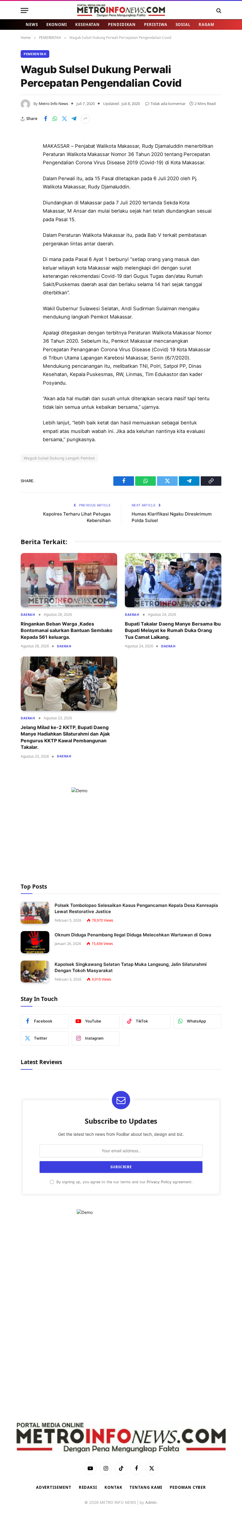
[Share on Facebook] (45, 119)
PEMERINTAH (35, 54)
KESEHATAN (87, 24)
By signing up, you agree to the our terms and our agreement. (123, 1182)
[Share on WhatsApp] (54, 119)
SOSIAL (183, 24)
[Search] (218, 10)
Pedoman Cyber (188, 1487)
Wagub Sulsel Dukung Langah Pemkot (59, 458)
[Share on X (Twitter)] (64, 119)
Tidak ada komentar (168, 103)
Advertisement (53, 1487)
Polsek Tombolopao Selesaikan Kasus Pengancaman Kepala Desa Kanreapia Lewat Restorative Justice (136, 908)
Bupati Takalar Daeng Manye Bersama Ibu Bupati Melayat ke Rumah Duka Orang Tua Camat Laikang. (173, 630)
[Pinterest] (26, 206)
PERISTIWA (155, 24)
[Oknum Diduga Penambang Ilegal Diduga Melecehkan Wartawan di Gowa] (35, 942)
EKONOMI (56, 24)
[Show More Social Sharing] (85, 119)
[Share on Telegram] (73, 119)
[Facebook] (26, 161)
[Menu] (24, 10)
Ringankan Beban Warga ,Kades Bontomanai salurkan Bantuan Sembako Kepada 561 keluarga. (66, 630)
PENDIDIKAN (122, 24)
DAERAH (28, 614)
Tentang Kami (146, 1487)
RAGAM (206, 24)
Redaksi (88, 1487)
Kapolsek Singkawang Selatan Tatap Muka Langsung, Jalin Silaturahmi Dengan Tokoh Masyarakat (131, 967)
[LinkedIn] (26, 191)
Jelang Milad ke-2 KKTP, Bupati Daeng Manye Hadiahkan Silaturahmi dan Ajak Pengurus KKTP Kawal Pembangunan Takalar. (65, 737)
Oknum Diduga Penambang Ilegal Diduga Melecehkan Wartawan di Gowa (133, 935)
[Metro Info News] (121, 10)
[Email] (26, 221)
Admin (151, 1502)
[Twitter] (26, 176)
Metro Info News (53, 103)
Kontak (113, 1487)
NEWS (32, 24)
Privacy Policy (159, 1182)
